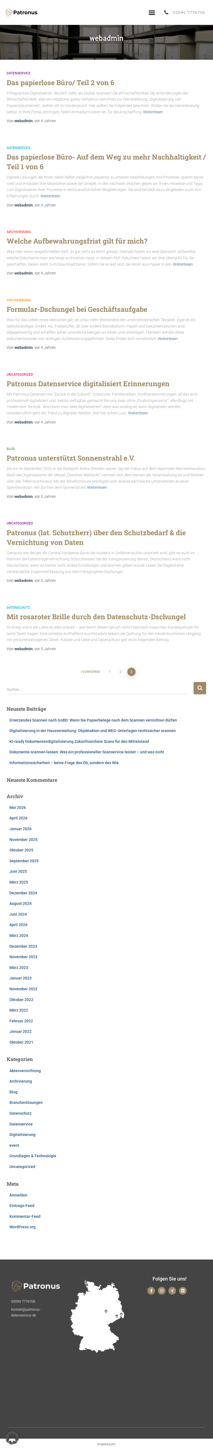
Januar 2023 (20, 978)
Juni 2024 (18, 914)
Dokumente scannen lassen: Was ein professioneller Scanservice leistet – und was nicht (86, 752)
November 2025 (23, 839)
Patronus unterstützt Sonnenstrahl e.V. (71, 458)
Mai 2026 (17, 807)
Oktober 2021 (21, 1042)
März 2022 (18, 1010)
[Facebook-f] (151, 1291)
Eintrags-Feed (21, 1205)
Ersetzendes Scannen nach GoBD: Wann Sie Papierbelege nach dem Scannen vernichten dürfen (93, 720)
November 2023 (23, 957)
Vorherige (91, 672)
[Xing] (172, 1291)
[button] (152, 12)
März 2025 (18, 882)
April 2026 (18, 818)
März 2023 (18, 967)
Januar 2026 (20, 829)
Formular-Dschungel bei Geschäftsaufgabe (77, 309)
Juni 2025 (18, 871)
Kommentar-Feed (24, 1216)
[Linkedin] (183, 1291)
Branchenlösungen (26, 1102)
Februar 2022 (21, 1021)
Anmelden (18, 1195)
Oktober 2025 (21, 850)
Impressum (106, 1444)
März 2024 (18, 935)
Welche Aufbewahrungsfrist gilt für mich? (77, 240)
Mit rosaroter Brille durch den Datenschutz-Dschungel (96, 616)
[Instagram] (162, 1291)
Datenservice (19, 73)
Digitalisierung (22, 1134)
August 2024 (20, 903)
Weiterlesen (153, 112)
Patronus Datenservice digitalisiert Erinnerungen (88, 383)
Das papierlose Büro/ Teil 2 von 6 (60, 82)
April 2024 (18, 925)
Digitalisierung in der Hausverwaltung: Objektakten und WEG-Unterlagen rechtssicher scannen (92, 730)
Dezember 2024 (23, 893)
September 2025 (24, 861)
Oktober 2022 (21, 999)
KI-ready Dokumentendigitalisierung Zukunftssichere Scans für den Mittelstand (79, 741)
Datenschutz (18, 608)
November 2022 (23, 989)
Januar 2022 (20, 1031)
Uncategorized (20, 375)
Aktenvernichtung (25, 1070)
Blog (11, 449)
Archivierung (19, 232)
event (14, 1145)
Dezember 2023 (23, 946)
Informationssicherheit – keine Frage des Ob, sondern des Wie (64, 763)
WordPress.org (22, 1227)
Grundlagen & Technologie (32, 1156)
